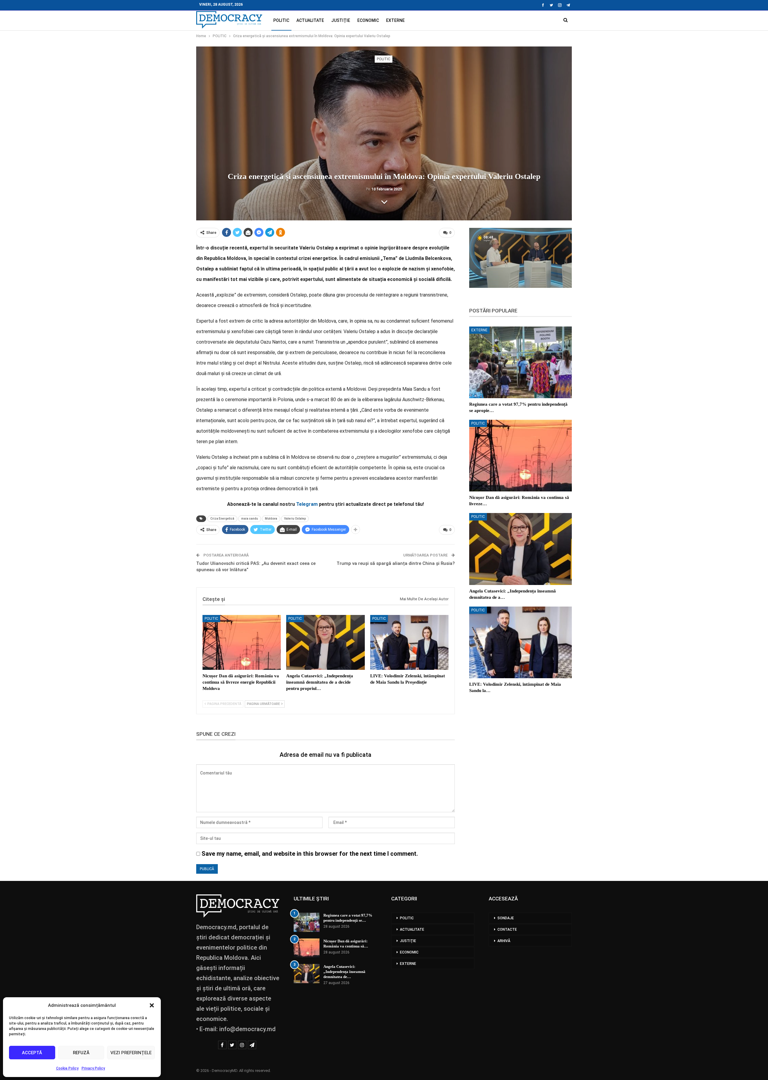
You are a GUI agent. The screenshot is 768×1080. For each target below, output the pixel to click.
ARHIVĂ (503, 941)
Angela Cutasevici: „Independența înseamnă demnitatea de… (344, 971)
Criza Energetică (222, 518)
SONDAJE (505, 918)
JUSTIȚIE (340, 20)
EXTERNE (395, 20)
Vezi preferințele (131, 1052)
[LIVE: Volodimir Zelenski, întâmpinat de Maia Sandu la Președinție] (409, 642)
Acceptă (32, 1052)
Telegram (307, 504)
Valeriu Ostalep (295, 518)
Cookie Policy (67, 1068)
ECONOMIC (368, 20)
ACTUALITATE (310, 20)
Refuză (81, 1052)
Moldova (271, 518)
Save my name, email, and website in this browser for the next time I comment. (310, 853)
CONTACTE (507, 929)
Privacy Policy (93, 1068)
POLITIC (281, 20)
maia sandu (249, 518)
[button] (152, 1005)
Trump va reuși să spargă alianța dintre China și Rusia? (396, 563)
